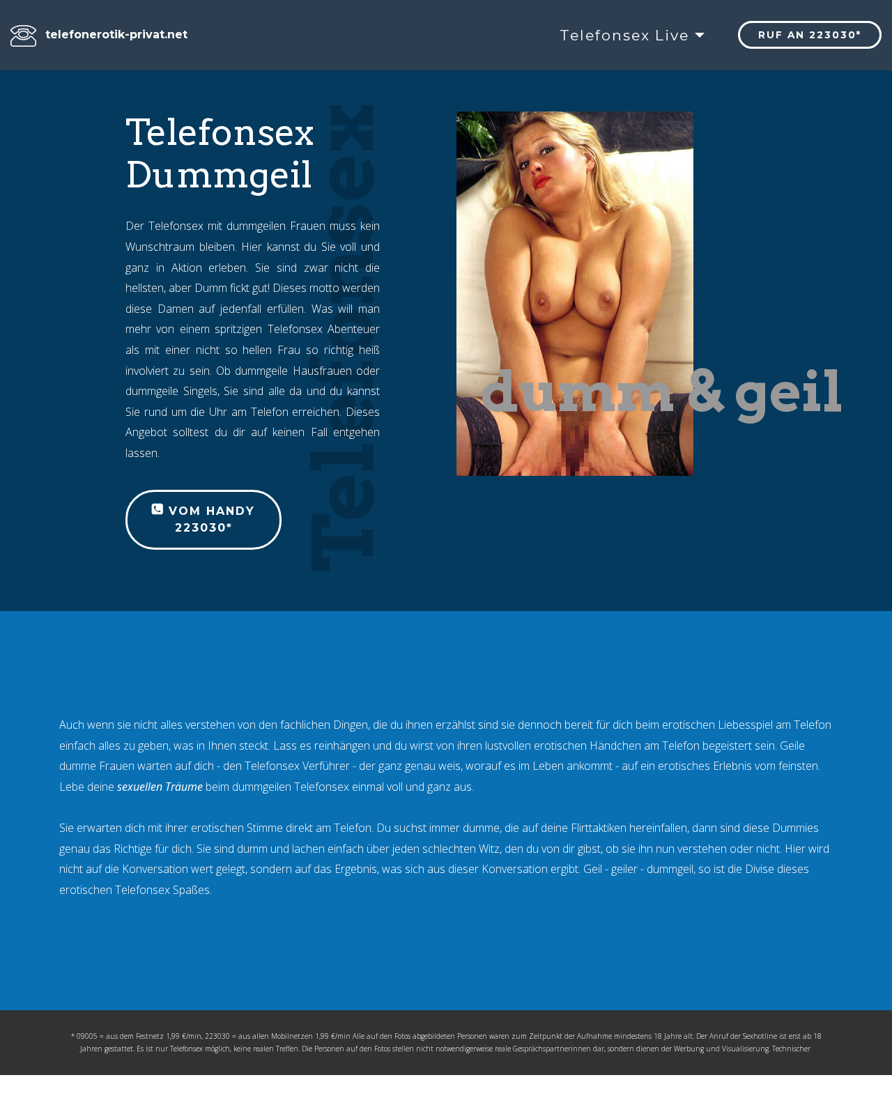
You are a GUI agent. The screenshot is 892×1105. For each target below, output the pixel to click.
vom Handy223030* (209, 519)
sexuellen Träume (160, 786)
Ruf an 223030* (809, 34)
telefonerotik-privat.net (116, 34)
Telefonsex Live (624, 35)
